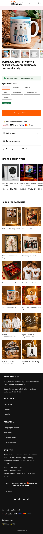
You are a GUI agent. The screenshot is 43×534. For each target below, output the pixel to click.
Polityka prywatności (11, 428)
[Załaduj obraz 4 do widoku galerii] (34, 54)
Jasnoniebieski (32, 92)
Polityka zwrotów (10, 442)
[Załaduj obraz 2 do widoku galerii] (15, 54)
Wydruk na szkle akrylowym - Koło (8, 363)
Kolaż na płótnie (28, 256)
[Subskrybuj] (36, 491)
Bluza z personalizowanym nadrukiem (9, 336)
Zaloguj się (8, 404)
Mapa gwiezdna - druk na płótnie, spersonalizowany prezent (10, 185)
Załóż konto (8, 409)
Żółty (6, 92)
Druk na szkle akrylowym (11, 229)
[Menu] (2, 3)
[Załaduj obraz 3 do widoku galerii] (25, 54)
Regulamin (8, 432)
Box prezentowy (8, 283)
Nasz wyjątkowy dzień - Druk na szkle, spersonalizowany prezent (28, 185)
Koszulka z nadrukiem (30, 283)
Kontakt (7, 414)
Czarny (16, 87)
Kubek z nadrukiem (9, 308)
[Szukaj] (29, 3)
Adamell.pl (23, 530)
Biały (6, 87)
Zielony (7, 97)
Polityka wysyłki (10, 437)
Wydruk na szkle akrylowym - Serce (29, 336)
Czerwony (17, 92)
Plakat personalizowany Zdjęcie (10, 257)
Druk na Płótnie (27, 229)
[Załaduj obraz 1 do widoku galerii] (6, 54)
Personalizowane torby (30, 362)
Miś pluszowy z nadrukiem (31, 308)
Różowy (27, 87)
